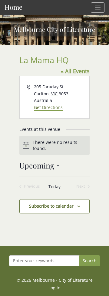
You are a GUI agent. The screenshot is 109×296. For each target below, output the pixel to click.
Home (13, 6)
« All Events (75, 71)
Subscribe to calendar (51, 206)
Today (54, 186)
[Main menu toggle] (97, 7)
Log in (54, 288)
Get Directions (48, 107)
